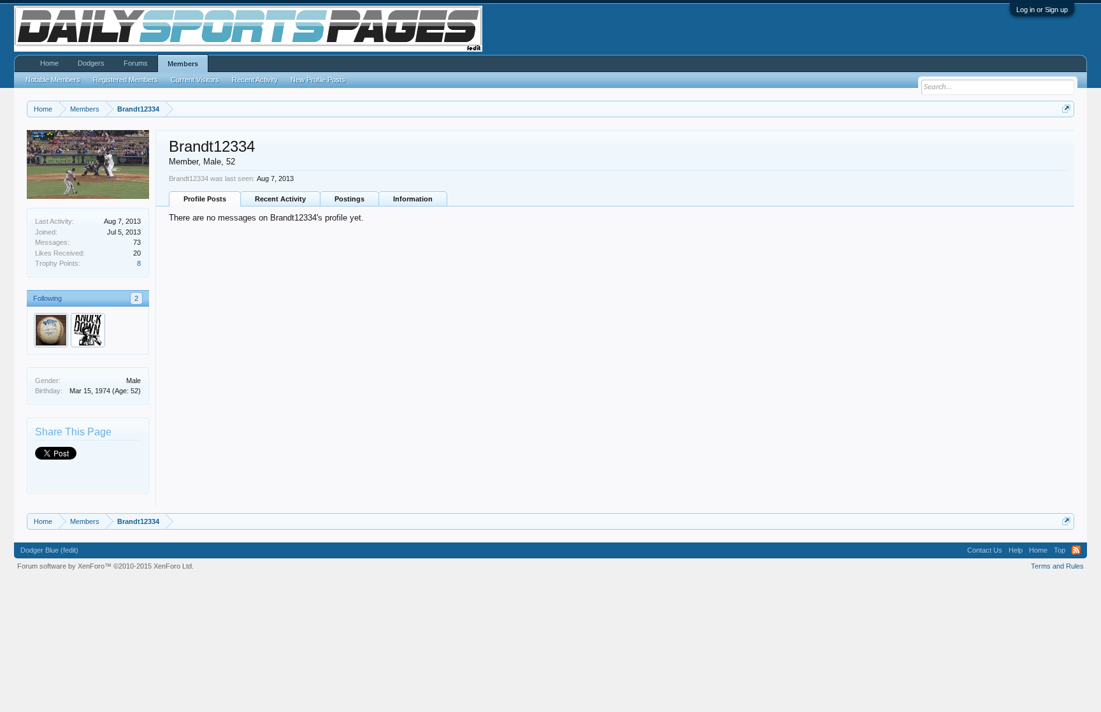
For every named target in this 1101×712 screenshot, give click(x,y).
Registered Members (125, 80)
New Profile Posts (318, 80)
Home (49, 63)
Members (183, 64)
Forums (136, 63)
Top (1059, 550)
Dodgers (91, 63)
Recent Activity (280, 199)
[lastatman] (51, 330)
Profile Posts (205, 199)
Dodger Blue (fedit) (49, 550)
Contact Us (984, 550)
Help (1016, 550)
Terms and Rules (1057, 566)
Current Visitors (195, 80)
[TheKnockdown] (88, 330)
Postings (349, 199)
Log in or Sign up (1042, 9)
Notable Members (52, 80)
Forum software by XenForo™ (105, 566)
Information (413, 199)
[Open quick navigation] (1066, 109)
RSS (1076, 550)
